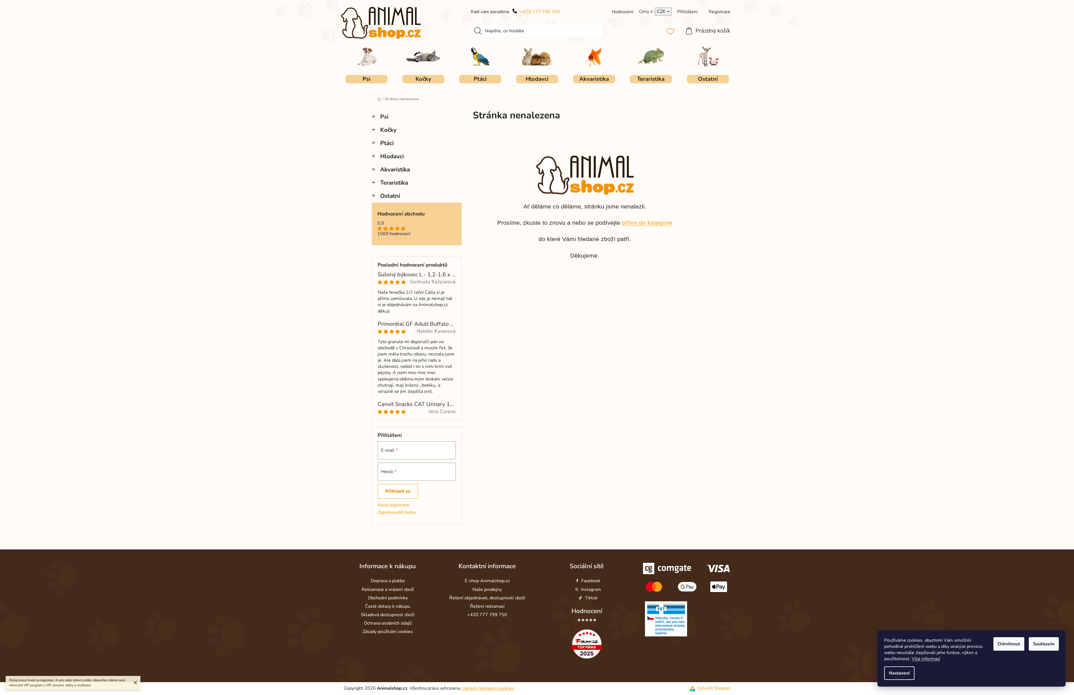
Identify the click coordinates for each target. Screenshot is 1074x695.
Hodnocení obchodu (401, 214)
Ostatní (390, 196)
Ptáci (387, 143)
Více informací (926, 659)
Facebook (590, 581)
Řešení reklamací (487, 606)
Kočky (388, 130)
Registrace (719, 12)
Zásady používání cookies (387, 632)
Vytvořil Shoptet (714, 688)
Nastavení (899, 673)
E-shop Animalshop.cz (487, 581)
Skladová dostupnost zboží (387, 615)
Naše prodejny (487, 589)
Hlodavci (392, 156)
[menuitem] (366, 79)
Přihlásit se (398, 491)
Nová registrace (393, 505)
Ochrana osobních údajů (388, 623)
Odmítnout (1009, 644)
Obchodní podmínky (388, 598)
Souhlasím (1044, 644)
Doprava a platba (388, 581)
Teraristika (394, 183)
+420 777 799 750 (540, 12)
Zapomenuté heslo (397, 512)
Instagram (591, 589)
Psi (384, 117)
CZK (662, 11)
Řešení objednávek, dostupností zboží (487, 598)
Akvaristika (395, 169)
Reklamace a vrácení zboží (388, 589)
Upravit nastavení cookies (488, 688)
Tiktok (591, 598)
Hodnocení (586, 611)
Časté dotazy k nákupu (387, 606)
